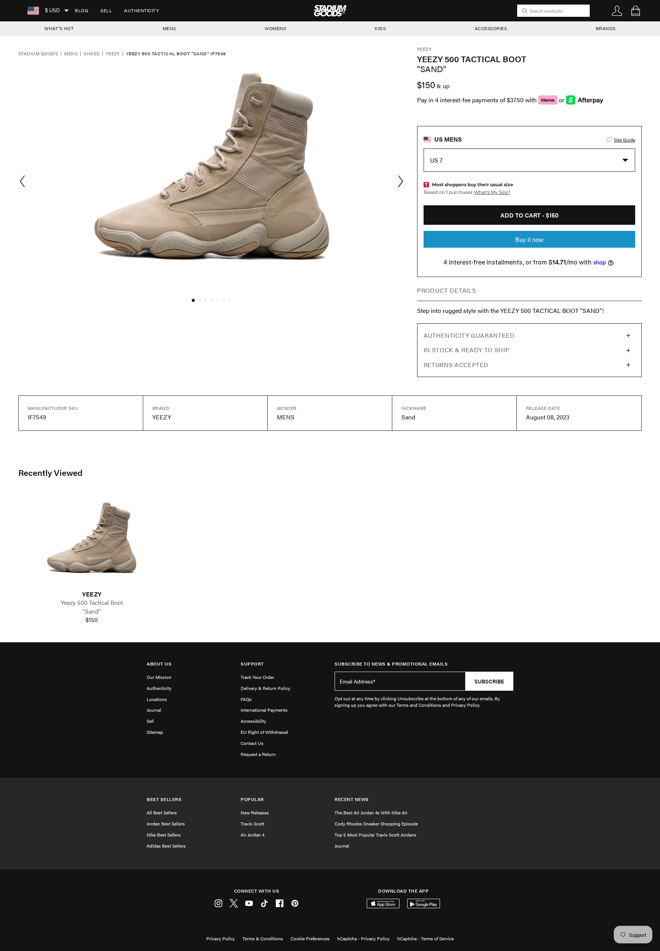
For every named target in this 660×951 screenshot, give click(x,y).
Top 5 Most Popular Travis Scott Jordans (375, 834)
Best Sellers (164, 799)
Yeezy (113, 53)
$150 (92, 620)
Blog (81, 10)
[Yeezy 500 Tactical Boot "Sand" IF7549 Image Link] (91, 541)
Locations (157, 699)
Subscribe (489, 681)
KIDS (380, 28)
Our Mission (159, 677)
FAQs (246, 699)
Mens (71, 53)
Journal (154, 709)
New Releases (255, 812)
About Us (159, 664)
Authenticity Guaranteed (469, 335)
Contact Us (252, 743)
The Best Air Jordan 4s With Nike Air (371, 812)
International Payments (264, 709)
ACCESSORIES (491, 28)
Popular (252, 799)
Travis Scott (252, 823)
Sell (106, 10)
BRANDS (606, 28)
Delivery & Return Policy (265, 688)
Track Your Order (257, 677)
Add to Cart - (529, 215)
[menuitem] (81, 10)
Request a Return (258, 754)
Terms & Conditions (263, 938)
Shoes (91, 53)
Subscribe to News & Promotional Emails (391, 664)
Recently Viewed (50, 472)
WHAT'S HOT (59, 28)
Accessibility (253, 720)
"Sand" (91, 611)
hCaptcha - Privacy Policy (363, 938)
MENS (169, 28)
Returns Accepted (456, 364)
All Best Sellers (162, 812)
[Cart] (635, 11)
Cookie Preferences (310, 938)
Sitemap (155, 732)
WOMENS (275, 28)
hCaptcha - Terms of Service (425, 938)
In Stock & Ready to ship (466, 349)
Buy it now (529, 240)
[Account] (617, 11)
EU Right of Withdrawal (264, 732)
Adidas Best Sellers (166, 845)
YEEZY (92, 594)
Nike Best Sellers (164, 834)
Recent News (352, 799)
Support (252, 664)
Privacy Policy (220, 938)
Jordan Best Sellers (166, 823)
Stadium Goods (38, 53)
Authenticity (141, 10)
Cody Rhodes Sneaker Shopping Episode (376, 823)
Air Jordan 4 (252, 834)
